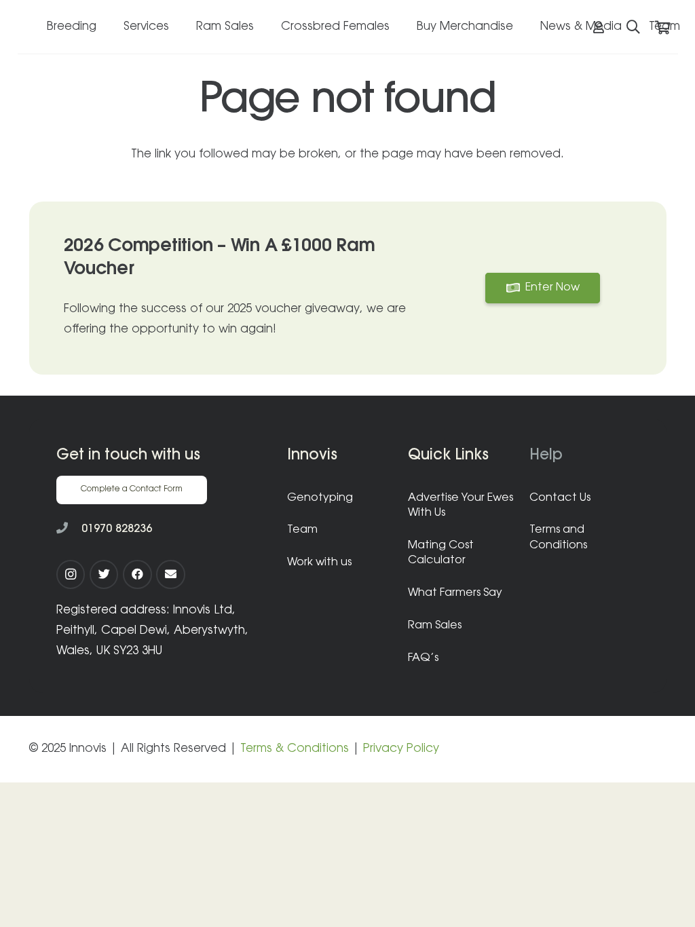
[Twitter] (104, 574)
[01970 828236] (68, 529)
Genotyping (320, 498)
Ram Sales (435, 625)
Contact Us (559, 498)
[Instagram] (71, 574)
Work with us (319, 562)
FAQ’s (423, 658)
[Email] (170, 574)
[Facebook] (137, 574)
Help (546, 456)
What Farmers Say (455, 593)
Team (302, 530)
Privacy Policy (401, 749)
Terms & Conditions (294, 749)
